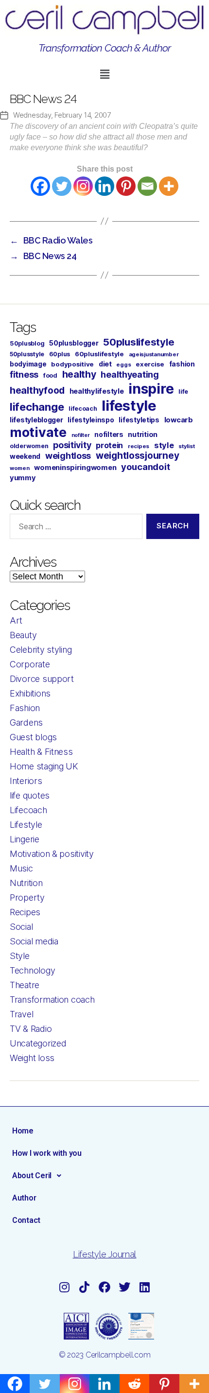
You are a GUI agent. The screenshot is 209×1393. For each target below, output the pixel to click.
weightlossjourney (137, 455)
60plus (59, 354)
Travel (21, 1014)
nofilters (108, 434)
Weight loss (32, 1058)
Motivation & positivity (52, 854)
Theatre (24, 985)
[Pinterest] (126, 186)
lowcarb (178, 420)
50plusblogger (74, 343)
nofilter (80, 435)
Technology (32, 970)
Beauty (23, 635)
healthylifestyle (97, 391)
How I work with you (47, 1153)
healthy (79, 374)
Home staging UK (44, 766)
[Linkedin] (104, 186)
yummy (23, 477)
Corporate (30, 664)
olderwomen (29, 446)
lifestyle (129, 405)
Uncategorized (38, 1043)
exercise (150, 364)
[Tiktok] (84, 1287)
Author (24, 1197)
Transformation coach (52, 999)
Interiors (26, 781)
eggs (123, 364)
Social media (34, 941)
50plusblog (27, 343)
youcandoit (145, 466)
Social (21, 927)
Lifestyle (26, 824)
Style (20, 956)
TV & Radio (31, 1029)
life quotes (30, 795)
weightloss (68, 456)
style (164, 445)
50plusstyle (27, 354)
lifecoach (83, 408)
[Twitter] (61, 186)
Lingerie (24, 839)
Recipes (25, 912)
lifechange (37, 406)
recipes (138, 446)
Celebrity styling (40, 649)
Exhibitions (30, 693)
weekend (25, 456)
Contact (26, 1220)
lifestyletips (139, 420)
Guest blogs (33, 737)
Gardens (26, 722)
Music (21, 868)
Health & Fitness (41, 752)
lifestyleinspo (91, 420)
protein (109, 445)
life (183, 391)
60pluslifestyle (99, 354)
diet (105, 364)
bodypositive (72, 364)
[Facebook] (40, 186)
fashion (182, 364)
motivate (38, 432)
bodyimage (28, 364)
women (20, 468)
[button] (104, 75)
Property (27, 897)
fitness (24, 374)
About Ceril (32, 1175)
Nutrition (26, 883)
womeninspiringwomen (75, 467)
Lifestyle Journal (104, 1254)
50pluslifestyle (138, 342)
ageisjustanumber (154, 354)
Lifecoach (28, 810)
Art (16, 620)
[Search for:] (74, 528)
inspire (151, 388)
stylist (186, 446)
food (50, 375)
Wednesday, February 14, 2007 (62, 115)
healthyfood (37, 390)
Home (23, 1130)
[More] (168, 186)
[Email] (147, 186)
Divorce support (42, 679)
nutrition (142, 434)
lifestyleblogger (36, 420)
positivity (72, 445)
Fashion (25, 708)
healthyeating (130, 374)
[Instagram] (83, 186)
